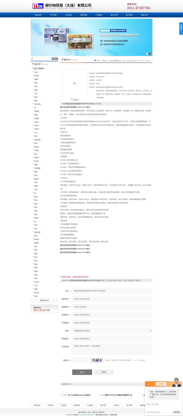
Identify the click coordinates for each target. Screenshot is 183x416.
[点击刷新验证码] (97, 360)
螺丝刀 (36, 218)
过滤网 (36, 118)
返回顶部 (143, 405)
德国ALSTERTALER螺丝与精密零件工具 (118, 395)
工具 (35, 285)
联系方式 (144, 15)
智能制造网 (113, 415)
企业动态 (68, 15)
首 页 (98, 61)
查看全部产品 (44, 300)
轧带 (35, 143)
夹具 (35, 229)
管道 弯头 (37, 104)
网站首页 (38, 15)
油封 (35, 97)
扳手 (35, 207)
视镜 (35, 165)
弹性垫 (36, 239)
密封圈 (36, 111)
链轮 (35, 264)
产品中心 (104, 61)
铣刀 (35, 136)
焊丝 (35, 86)
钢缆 (35, 271)
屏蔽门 (36, 79)
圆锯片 (36, 179)
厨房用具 (37, 232)
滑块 (35, 211)
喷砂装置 (37, 140)
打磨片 (36, 125)
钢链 (35, 90)
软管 (35, 257)
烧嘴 (35, 186)
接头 (35, 236)
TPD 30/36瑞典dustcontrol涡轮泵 (79, 395)
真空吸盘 (37, 168)
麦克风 (36, 76)
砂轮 (35, 200)
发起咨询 (177, 412)
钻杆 (35, 204)
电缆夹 (36, 147)
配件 (35, 101)
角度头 (36, 157)
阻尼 (35, 261)
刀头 (35, 93)
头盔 (35, 83)
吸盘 (35, 253)
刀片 (35, 133)
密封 (35, 250)
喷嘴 (35, 268)
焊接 (35, 197)
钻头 (35, 175)
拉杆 (35, 246)
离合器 (36, 293)
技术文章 (114, 15)
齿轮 (35, 214)
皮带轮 (36, 129)
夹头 (35, 189)
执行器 (36, 161)
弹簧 (35, 289)
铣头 (35, 154)
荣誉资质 (83, 15)
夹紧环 (36, 150)
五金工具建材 (38, 68)
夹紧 (35, 278)
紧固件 (36, 243)
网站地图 (99, 415)
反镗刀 (36, 122)
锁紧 (35, 172)
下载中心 (116, 405)
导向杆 (36, 282)
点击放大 (75, 100)
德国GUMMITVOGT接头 (81, 277)
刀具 (35, 182)
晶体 (35, 72)
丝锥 (35, 296)
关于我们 (53, 15)
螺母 (35, 115)
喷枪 (35, 275)
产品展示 (98, 15)
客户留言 (129, 15)
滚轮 (35, 225)
